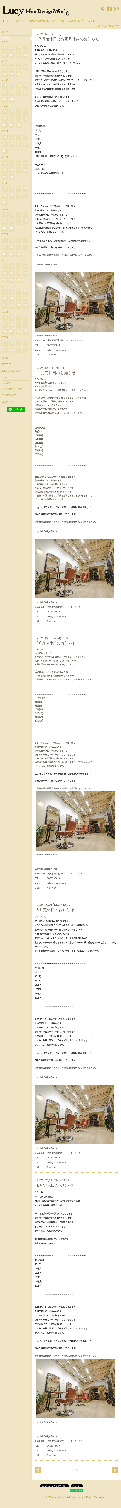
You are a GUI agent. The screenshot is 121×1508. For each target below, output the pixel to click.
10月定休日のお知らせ (56, 643)
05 (25, 48)
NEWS (6, 38)
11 (4, 86)
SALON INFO (11, 371)
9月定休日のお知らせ (55, 910)
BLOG (6, 383)
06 (18, 48)
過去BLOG (8, 402)
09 (18, 67)
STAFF (6, 377)
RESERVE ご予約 (12, 389)
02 (18, 55)
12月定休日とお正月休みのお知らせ (68, 39)
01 (25, 55)
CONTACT (9, 396)
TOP (5, 32)
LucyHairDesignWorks (67, 1498)
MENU (6, 358)
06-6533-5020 (110, 26)
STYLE (6, 365)
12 (4, 67)
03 (11, 55)
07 (11, 48)
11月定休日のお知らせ (56, 373)
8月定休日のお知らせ (55, 1186)
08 (4, 48)
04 (5, 55)
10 (11, 67)
